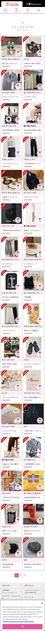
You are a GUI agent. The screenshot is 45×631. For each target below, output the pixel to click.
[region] (22, 615)
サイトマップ (28, 597)
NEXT (40, 575)
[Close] (42, 603)
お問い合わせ (28, 585)
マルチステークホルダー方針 (11, 597)
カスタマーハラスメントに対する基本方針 (32, 591)
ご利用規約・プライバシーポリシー (9, 591)
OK (22, 626)
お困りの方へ (6, 585)
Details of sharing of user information (18, 621)
